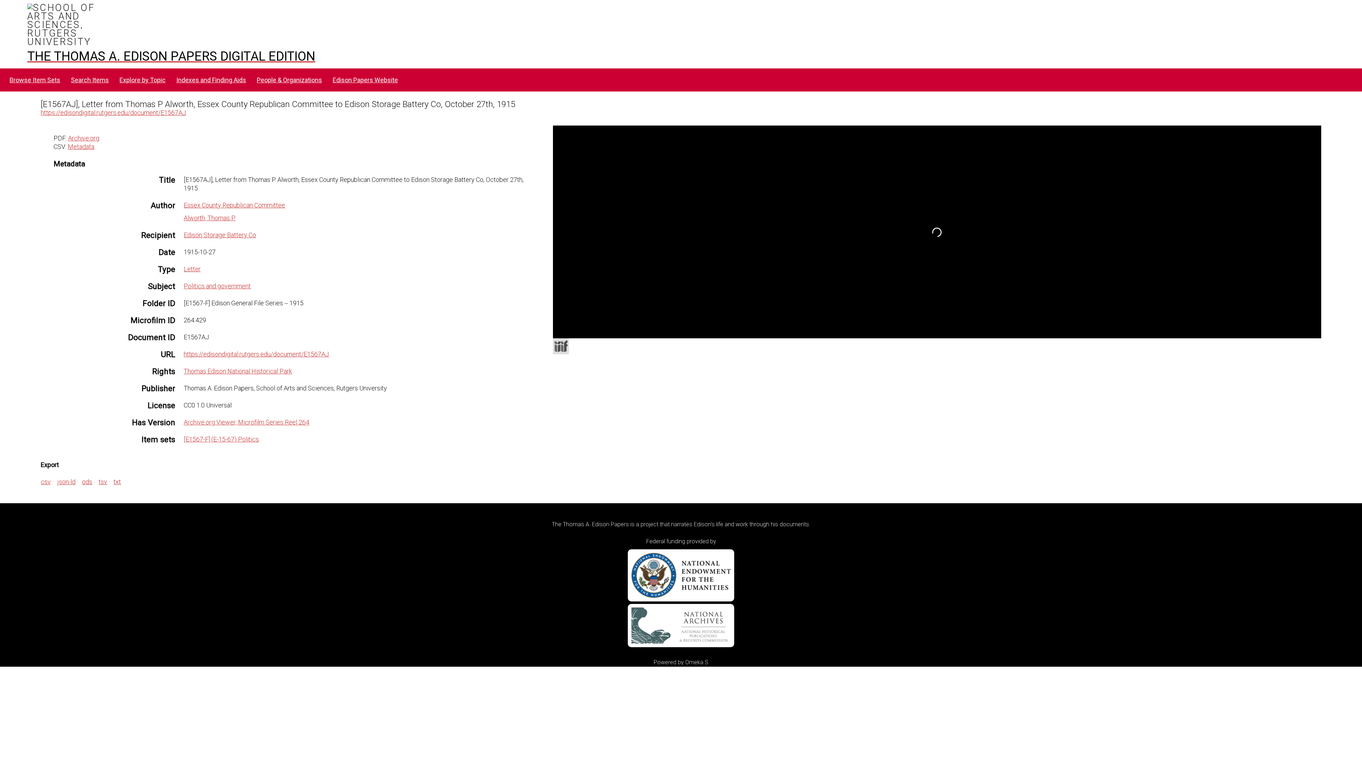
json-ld (66, 481)
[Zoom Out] (600, 165)
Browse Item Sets (35, 80)
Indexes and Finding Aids (211, 80)
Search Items (90, 80)
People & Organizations (289, 80)
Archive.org (83, 138)
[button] (1316, 151)
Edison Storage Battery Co (220, 235)
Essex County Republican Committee (234, 205)
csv (46, 481)
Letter (192, 269)
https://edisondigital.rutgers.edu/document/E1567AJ (113, 112)
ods (87, 481)
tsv (103, 481)
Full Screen (1306, 329)
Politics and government (217, 286)
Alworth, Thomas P (210, 218)
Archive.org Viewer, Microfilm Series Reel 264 (246, 422)
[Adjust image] (626, 165)
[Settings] (1312, 133)
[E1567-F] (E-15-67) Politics (221, 439)
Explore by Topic (143, 80)
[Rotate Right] (613, 165)
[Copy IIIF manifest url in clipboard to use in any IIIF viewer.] (561, 346)
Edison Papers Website (365, 80)
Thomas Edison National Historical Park (238, 371)
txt (117, 481)
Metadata (81, 146)
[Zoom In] (587, 165)
